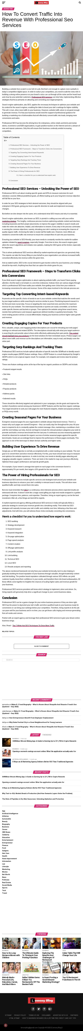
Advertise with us (60, 1015)
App (3, 811)
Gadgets (5, 851)
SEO (26, 490)
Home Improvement (9, 859)
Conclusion (14, 180)
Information (6, 861)
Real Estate (6, 882)
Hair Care (5, 853)
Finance (5, 845)
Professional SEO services (42, 97)
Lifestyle (5, 867)
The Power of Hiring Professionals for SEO (24, 171)
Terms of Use (34, 1015)
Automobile (6, 819)
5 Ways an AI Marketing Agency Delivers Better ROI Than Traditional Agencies (31, 788)
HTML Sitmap (14, 1018)
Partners (74, 1015)
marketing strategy (9, 221)
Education (6, 837)
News (4, 877)
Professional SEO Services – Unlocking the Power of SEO (30, 145)
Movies (5, 872)
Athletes (5, 816)
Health (4, 856)
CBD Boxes (6, 832)
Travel (4, 893)
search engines (23, 242)
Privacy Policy (20, 1015)
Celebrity (5, 835)
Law (3, 864)
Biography (6, 824)
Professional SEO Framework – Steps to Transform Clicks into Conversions (36, 149)
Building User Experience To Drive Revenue (25, 167)
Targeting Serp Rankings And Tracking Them (25, 160)
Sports (4, 888)
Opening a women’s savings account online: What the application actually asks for (33, 782)
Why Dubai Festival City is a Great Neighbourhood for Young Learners (35, 722)
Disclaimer (46, 1015)
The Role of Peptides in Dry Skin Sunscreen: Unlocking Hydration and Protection (33, 799)
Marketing (6, 869)
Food (4, 848)
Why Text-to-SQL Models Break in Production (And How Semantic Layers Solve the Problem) (37, 793)
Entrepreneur (7, 843)
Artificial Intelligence (10, 814)
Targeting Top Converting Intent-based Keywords (27, 152)
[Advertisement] (41, 680)
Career (4, 829)
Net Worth (6, 874)
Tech (4, 890)
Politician (5, 880)
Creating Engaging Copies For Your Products (25, 156)
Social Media (7, 885)
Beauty (4, 821)
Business (5, 827)
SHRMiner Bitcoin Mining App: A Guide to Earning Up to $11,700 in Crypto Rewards (33, 777)
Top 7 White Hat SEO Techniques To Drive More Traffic (33, 626)
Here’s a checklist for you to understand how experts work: (37, 175)
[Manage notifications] (5, 1025)
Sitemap (8, 1015)
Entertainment (7, 840)
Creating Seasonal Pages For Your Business (25, 164)
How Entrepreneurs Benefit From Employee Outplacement (31, 718)
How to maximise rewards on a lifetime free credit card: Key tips (49, 1018)
